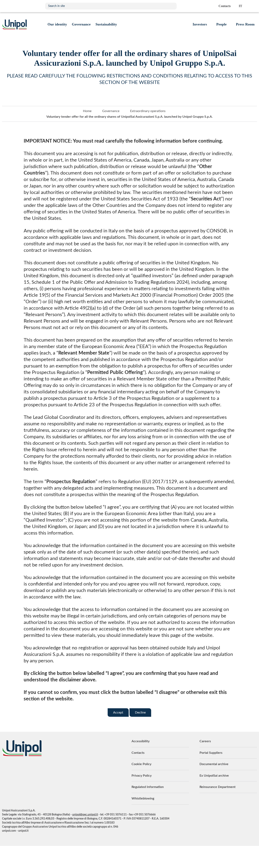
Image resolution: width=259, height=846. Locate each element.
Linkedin (15, 767)
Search (172, 6)
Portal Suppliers (211, 752)
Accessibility (141, 741)
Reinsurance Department (218, 787)
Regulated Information (148, 787)
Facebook (35, 767)
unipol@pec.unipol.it (85, 814)
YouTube (5, 767)
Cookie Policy (141, 764)
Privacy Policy (142, 775)
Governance (110, 111)
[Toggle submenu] (57, 24)
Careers (205, 741)
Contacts (138, 752)
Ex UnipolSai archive (214, 775)
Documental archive (214, 764)
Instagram (45, 767)
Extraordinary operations (148, 111)
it (240, 6)
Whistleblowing (143, 798)
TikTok (56, 767)
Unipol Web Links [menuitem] (253, 6)
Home (87, 111)
